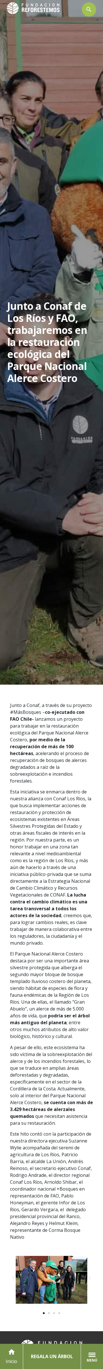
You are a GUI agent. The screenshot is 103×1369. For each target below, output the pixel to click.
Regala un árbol (52, 1356)
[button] (13, 1277)
